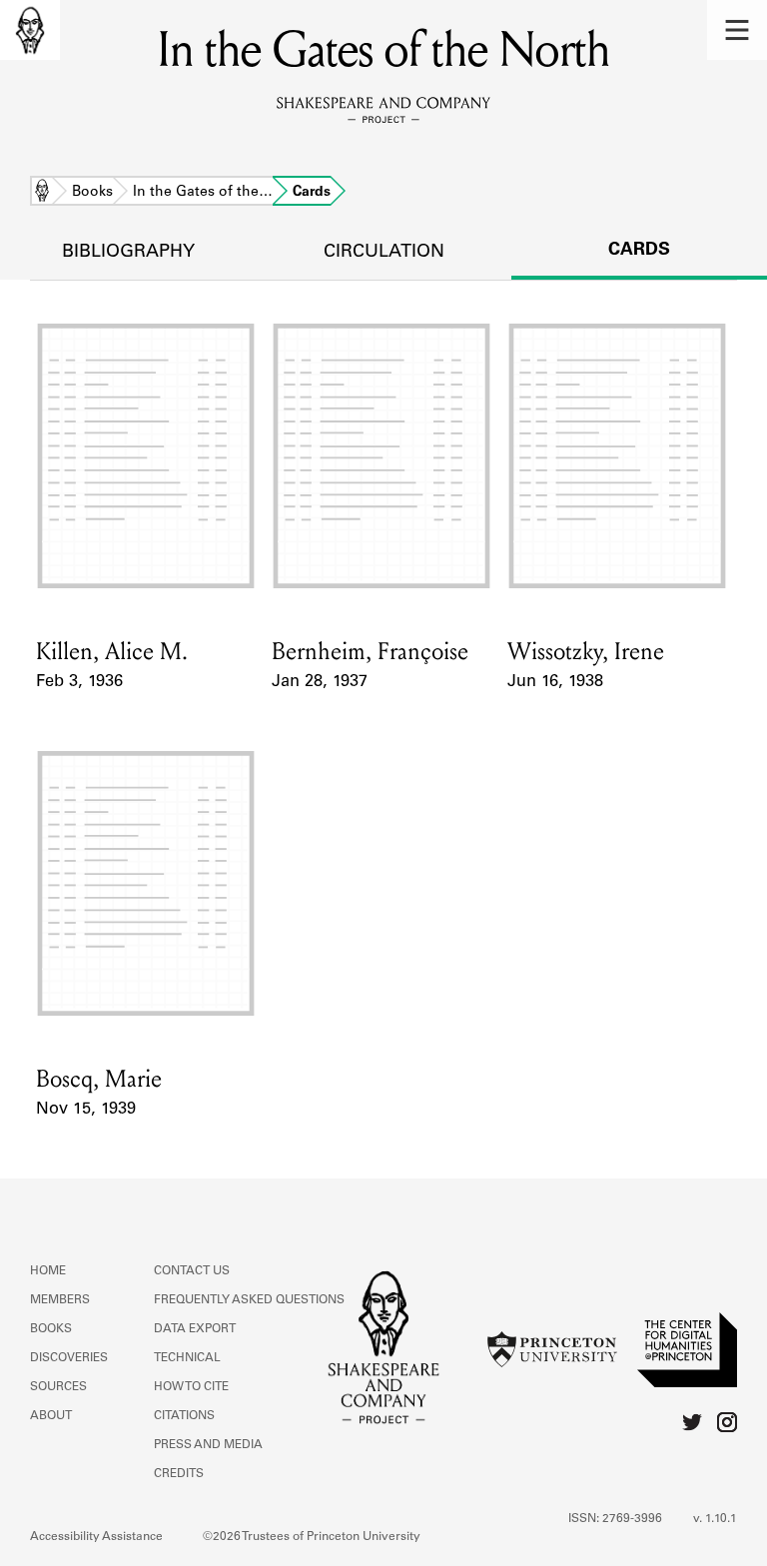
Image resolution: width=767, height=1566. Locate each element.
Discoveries (69, 1358)
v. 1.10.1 (715, 1519)
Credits (179, 1474)
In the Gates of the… (203, 193)
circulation (384, 253)
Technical (187, 1358)
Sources (58, 1387)
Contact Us (192, 1271)
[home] (30, 30)
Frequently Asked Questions (249, 1300)
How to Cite (191, 1387)
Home (42, 193)
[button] (737, 30)
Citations (184, 1416)
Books (92, 193)
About (51, 1416)
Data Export (195, 1329)
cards (639, 251)
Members (60, 1300)
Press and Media (208, 1445)
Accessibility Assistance (96, 1537)
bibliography (128, 253)
